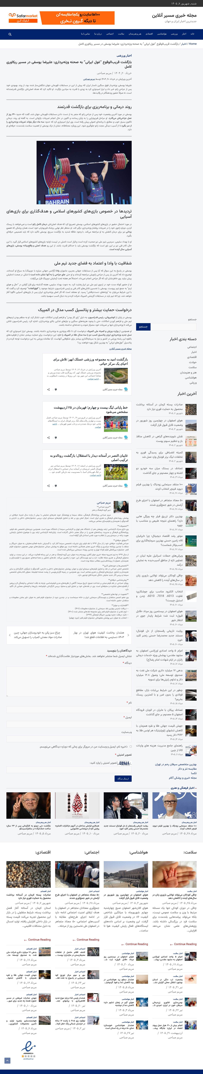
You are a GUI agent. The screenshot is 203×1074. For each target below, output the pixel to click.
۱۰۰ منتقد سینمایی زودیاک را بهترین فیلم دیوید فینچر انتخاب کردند (159, 486)
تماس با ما (85, 33)
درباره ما (98, 33)
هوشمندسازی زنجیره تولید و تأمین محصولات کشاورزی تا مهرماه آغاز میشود (21, 1023)
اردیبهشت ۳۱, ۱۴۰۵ (171, 1033)
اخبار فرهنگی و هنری (182, 788)
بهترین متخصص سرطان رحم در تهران (176, 764)
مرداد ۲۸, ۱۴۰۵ (188, 833)
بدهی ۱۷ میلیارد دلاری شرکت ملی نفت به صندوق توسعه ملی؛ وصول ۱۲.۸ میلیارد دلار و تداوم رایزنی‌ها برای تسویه (159, 675)
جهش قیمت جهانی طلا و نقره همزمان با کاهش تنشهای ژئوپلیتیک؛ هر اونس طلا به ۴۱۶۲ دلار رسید (159, 730)
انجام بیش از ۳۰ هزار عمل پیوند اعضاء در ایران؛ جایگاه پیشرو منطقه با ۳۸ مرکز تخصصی (167, 1028)
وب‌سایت (126, 732)
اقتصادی (149, 33)
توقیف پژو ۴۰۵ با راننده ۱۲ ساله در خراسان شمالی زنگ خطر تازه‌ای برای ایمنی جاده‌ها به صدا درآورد (70, 1023)
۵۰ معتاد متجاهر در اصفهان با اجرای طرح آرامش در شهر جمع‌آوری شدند (159, 502)
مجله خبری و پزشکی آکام (183, 778)
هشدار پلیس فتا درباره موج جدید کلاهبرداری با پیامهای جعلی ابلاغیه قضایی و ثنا (70, 1001)
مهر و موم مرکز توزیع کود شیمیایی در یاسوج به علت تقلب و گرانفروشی (70, 978)
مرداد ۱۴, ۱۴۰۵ (28, 982)
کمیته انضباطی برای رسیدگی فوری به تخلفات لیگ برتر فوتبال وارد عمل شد (159, 454)
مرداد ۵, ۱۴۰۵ (43, 833)
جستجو (192, 319)
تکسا (194, 773)
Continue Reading (185, 944)
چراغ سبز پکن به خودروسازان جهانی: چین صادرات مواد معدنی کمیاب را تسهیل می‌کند (38, 635)
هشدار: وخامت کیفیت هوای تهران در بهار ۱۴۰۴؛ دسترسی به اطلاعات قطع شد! (99, 635)
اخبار (184, 33)
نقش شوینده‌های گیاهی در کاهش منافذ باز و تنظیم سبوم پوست (159, 438)
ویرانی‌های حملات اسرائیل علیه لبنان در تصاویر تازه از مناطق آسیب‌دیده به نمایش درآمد (159, 560)
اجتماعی (110, 33)
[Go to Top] (7, 1061)
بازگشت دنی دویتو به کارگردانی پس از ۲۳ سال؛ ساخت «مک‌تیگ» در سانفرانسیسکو (28, 827)
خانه (192, 33)
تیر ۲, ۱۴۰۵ (79, 1028)
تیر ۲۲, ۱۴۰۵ (175, 1010)
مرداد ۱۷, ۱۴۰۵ (173, 964)
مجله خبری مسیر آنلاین (174, 15)
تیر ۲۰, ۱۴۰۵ (78, 1005)
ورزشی (174, 33)
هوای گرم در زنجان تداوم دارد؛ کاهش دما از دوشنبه (119, 1004)
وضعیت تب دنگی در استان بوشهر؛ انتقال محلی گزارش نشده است (167, 982)
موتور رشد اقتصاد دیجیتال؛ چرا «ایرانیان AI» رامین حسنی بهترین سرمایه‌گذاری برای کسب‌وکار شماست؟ (159, 540)
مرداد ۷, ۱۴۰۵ (29, 1028)
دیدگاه (127, 663)
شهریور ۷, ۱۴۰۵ (41, 903)
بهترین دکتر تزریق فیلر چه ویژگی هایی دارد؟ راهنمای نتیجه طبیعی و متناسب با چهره (159, 521)
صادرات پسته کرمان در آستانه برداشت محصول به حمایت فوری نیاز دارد (159, 406)
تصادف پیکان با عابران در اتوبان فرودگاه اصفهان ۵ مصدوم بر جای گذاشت (159, 712)
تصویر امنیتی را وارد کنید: (103, 763)
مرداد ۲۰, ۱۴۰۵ (139, 833)
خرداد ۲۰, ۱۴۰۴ (123, 73)
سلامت (121, 33)
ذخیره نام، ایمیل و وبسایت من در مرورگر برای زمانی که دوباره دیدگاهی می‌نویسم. (83, 747)
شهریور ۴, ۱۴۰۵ (139, 903)
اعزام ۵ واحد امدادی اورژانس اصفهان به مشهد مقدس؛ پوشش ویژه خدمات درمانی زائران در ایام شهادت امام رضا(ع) (159, 655)
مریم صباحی (104, 73)
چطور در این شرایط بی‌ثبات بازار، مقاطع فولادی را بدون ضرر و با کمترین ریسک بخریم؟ (159, 695)
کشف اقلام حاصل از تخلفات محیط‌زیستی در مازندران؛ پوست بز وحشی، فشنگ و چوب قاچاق (70, 955)
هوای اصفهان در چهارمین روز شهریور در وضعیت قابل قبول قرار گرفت (159, 423)
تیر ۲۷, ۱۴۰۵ (127, 1033)
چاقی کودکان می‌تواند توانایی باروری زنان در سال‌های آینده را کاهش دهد (159, 577)
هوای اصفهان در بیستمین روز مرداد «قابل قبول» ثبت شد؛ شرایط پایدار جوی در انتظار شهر (159, 616)
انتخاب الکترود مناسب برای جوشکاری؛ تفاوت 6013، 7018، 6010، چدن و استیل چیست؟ (159, 596)
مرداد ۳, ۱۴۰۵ (126, 1010)
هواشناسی (161, 33)
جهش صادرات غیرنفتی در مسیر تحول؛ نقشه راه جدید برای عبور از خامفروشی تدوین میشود (21, 1001)
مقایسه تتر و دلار (187, 769)
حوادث (193, 362)
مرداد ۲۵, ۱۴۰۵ (188, 903)
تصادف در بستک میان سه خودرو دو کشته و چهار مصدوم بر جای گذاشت (159, 470)
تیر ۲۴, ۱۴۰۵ (78, 982)
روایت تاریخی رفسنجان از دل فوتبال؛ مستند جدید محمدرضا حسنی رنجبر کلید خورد (159, 635)
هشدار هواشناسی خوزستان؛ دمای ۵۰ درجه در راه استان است (119, 1027)
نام (129, 703)
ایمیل (127, 717)
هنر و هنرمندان (135, 33)
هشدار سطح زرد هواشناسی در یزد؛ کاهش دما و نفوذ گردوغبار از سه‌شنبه (119, 982)
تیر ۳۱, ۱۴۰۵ (175, 987)
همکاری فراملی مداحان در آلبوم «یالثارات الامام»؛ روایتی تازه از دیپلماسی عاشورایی (77, 827)
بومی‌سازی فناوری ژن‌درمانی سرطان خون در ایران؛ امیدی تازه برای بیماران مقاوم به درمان (167, 1005)
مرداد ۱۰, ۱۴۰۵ (90, 833)
